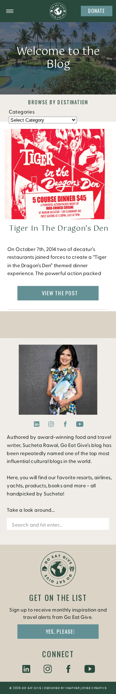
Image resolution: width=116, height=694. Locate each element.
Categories (21, 112)
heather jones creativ (84, 688)
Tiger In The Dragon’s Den (59, 229)
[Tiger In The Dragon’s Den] (58, 174)
